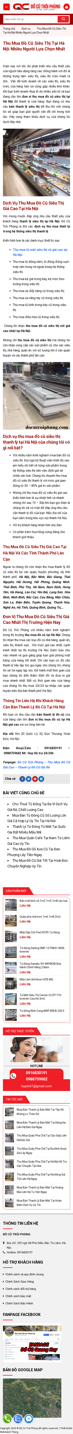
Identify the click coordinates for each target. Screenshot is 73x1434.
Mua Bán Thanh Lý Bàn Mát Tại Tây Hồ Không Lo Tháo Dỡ (40, 1112)
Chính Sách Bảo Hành (19, 1303)
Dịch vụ (26, 28)
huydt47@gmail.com (36, 1086)
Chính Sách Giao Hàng (19, 1281)
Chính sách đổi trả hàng (20, 1289)
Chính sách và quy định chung (24, 1274)
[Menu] (6, 7)
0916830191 (36, 1072)
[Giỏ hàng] (66, 7)
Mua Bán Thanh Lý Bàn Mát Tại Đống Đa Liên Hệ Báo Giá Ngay (41, 1124)
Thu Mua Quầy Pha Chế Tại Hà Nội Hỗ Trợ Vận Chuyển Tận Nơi (42, 1163)
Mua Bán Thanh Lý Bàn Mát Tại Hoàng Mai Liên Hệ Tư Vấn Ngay (40, 1189)
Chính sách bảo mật (18, 1296)
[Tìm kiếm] (63, 19)
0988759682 (36, 1079)
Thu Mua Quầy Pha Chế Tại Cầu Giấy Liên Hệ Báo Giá (42, 1137)
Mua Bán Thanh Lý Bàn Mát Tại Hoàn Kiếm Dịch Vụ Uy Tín (39, 1203)
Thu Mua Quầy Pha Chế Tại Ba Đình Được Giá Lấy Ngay (42, 1151)
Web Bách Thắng (9, 1432)
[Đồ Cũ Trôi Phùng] (36, 7)
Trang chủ (9, 28)
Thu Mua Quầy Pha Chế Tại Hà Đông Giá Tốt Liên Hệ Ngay (41, 1176)
